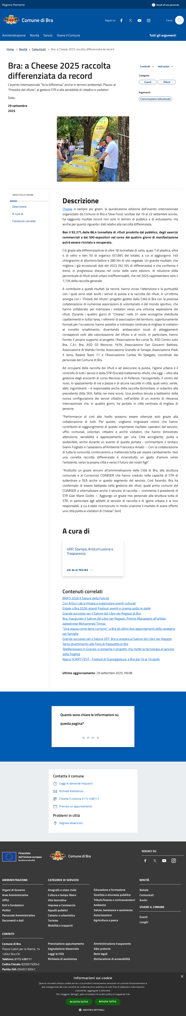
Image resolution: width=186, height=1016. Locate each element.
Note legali (100, 954)
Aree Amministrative (15, 895)
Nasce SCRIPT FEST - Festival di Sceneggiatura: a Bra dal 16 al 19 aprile (111, 659)
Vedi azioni (164, 66)
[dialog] (93, 994)
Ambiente (100, 905)
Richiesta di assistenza (62, 959)
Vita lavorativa (57, 900)
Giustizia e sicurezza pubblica (112, 895)
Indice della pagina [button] (22, 195)
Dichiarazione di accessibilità (112, 959)
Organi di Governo (13, 890)
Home (10, 49)
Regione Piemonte (13, 5)
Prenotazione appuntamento (66, 943)
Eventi (143, 917)
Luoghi (144, 922)
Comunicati (39, 49)
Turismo (53, 920)
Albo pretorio (102, 949)
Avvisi (143, 900)
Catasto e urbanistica (61, 915)
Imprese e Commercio (61, 905)
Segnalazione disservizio (63, 949)
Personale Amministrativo (18, 915)
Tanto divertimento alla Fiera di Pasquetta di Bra (95, 643)
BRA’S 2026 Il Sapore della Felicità (85, 598)
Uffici (5, 900)
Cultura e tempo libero (62, 895)
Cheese (67, 209)
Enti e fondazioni (13, 905)
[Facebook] (120, 20)
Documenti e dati (13, 920)
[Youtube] (138, 20)
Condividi (145, 66)
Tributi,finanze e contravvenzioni (114, 900)
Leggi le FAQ (56, 954)
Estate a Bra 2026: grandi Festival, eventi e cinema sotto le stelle (106, 608)
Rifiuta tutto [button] (107, 1001)
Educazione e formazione (109, 890)
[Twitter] (129, 20)
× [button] (182, 976)
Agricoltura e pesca (106, 920)
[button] (93, 1010)
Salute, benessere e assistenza (113, 910)
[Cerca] (179, 20)
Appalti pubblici (58, 910)
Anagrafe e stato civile (62, 890)
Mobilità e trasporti (60, 925)
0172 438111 (23, 959)
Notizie (144, 890)
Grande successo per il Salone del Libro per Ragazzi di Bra (101, 613)
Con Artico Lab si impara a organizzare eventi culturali (99, 603)
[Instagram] (147, 20)
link (128, 994)
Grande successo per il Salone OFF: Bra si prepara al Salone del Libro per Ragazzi (117, 638)
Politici (6, 910)
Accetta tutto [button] (79, 1001)
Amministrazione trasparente (112, 943)
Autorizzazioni (103, 915)
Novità (23, 49)
